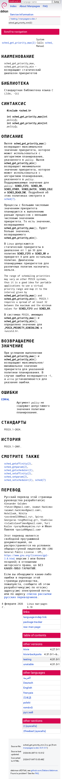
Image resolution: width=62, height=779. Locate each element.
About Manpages (30, 6)
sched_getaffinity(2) (17, 463)
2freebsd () (34, 731)
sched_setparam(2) (15, 476)
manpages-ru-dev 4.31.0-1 (35, 748)
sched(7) (9, 199)
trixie (26, 649)
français (28, 692)
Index (13, 6)
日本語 (27, 697)
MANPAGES (14, 1)
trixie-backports (32, 654)
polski (26, 702)
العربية (27, 677)
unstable (28, 664)
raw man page (31, 626)
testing (14, 19)
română (28, 707)
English (27, 687)
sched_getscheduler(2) (18, 470)
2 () (30, 726)
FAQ (45, 6)
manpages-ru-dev (27, 19)
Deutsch (28, 682)
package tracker (32, 622)
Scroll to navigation (15, 31)
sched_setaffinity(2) (17, 473)
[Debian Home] (4, 6)
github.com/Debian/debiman (44, 770)
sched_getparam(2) (15, 466)
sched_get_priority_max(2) (19, 42)
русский (28, 712)
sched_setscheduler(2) (18, 480)
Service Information (21, 14)
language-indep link (35, 617)
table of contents (35, 635)
